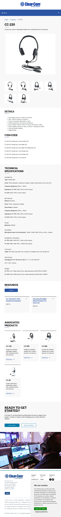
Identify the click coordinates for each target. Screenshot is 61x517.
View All (11, 290)
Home (6, 19)
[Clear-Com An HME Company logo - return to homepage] (14, 476)
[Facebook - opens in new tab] (50, 479)
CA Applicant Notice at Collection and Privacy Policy (19, 506)
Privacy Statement (18, 500)
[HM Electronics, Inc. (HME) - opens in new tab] (8, 493)
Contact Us (34, 479)
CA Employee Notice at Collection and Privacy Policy (20, 508)
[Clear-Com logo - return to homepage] (30, 4)
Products (13, 19)
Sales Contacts (12, 425)
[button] (59, 13)
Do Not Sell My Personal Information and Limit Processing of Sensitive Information (28, 504)
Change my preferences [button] (41, 511)
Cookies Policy (29, 500)
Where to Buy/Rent (28, 425)
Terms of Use (8, 500)
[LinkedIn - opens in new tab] (53, 479)
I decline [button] (43, 508)
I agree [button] (37, 508)
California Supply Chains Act (13, 502)
